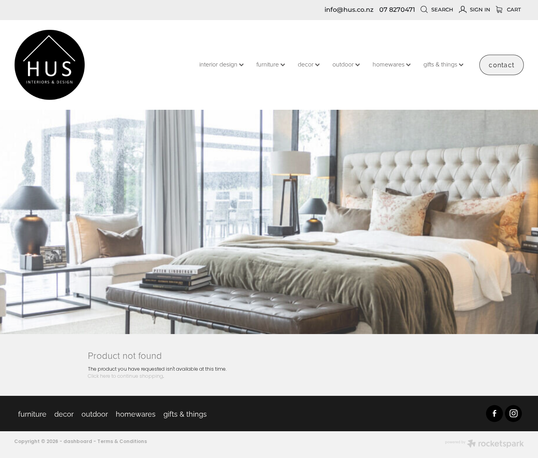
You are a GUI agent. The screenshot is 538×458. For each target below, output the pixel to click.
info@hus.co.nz (349, 10)
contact (501, 64)
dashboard (77, 442)
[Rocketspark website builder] (484, 444)
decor (306, 64)
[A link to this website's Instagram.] (513, 413)
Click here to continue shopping (125, 376)
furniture (268, 64)
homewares (389, 64)
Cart (513, 10)
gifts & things (441, 64)
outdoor (343, 64)
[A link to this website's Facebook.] (494, 413)
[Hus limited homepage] (65, 65)
